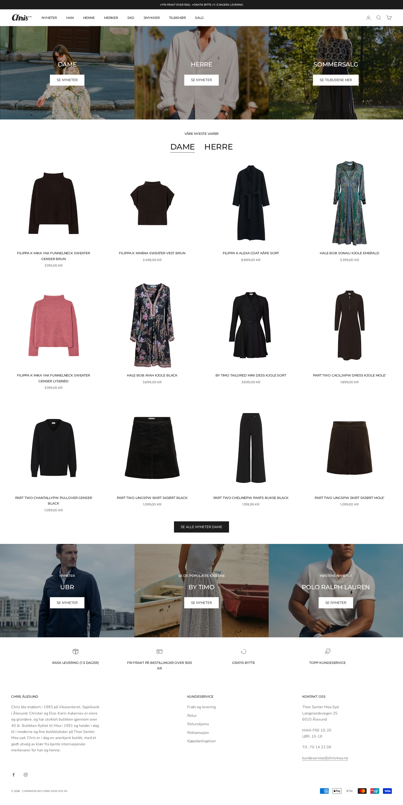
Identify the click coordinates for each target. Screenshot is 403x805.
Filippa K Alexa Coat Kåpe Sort (251, 253)
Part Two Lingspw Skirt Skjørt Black (152, 498)
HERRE (218, 146)
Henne (89, 18)
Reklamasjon (198, 732)
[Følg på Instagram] (25, 774)
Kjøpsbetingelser (201, 741)
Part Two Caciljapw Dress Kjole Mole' (349, 375)
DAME (182, 146)
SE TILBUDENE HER (336, 80)
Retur (192, 715)
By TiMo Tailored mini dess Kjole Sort (250, 375)
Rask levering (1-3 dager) (75, 663)
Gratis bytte (243, 663)
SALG (199, 18)
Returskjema (198, 724)
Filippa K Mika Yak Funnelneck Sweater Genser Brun (53, 256)
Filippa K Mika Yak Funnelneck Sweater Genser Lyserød (53, 378)
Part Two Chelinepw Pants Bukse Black (250, 498)
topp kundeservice (327, 663)
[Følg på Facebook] (13, 774)
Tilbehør (177, 18)
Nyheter (49, 18)
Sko (130, 18)
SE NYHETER (67, 80)
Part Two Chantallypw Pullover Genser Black (53, 500)
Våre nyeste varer (201, 134)
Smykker (152, 18)
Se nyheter (67, 602)
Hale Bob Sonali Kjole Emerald (349, 253)
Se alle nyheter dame (201, 527)
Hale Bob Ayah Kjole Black (152, 375)
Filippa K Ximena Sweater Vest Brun (152, 253)
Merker (111, 18)
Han (70, 18)
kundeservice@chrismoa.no (325, 758)
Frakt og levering (201, 707)
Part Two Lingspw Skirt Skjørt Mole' (349, 498)
